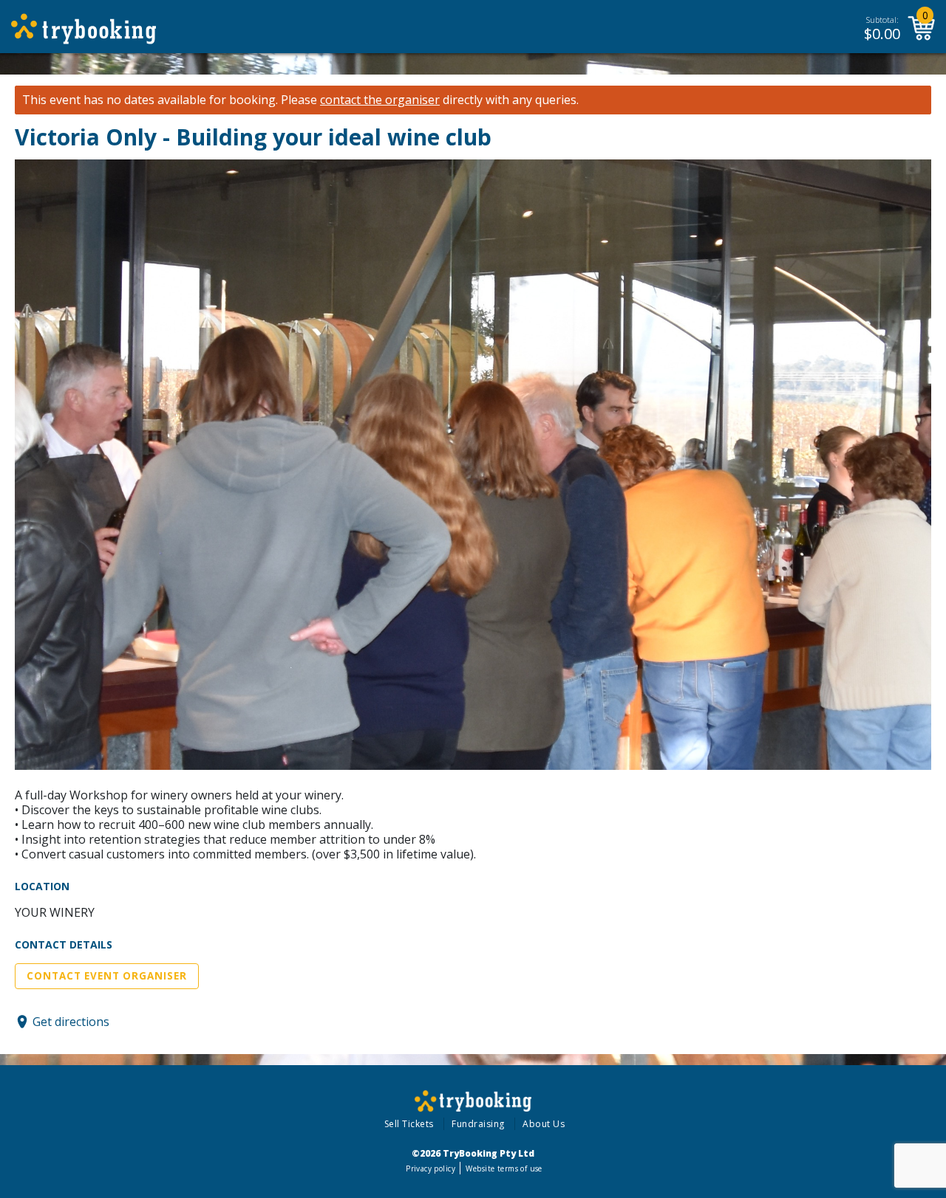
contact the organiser (380, 100)
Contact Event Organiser (107, 975)
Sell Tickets (409, 1124)
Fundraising (478, 1124)
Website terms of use (504, 1168)
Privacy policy (430, 1168)
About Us (544, 1124)
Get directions (71, 1021)
